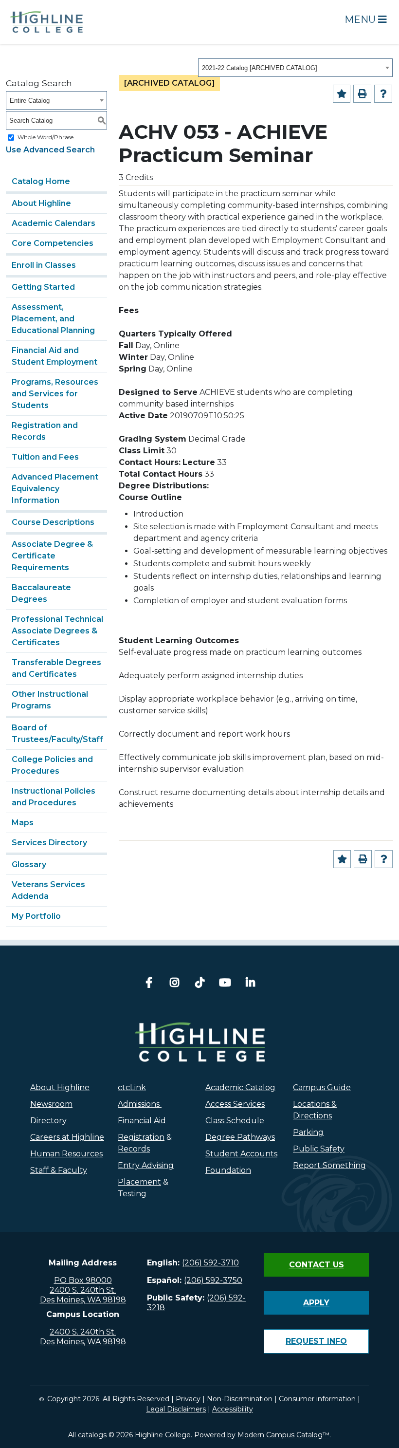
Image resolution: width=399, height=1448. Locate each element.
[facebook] (149, 983)
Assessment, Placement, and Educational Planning (53, 318)
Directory (48, 1120)
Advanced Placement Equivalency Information (55, 488)
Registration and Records (45, 431)
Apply (316, 1302)
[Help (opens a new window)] (383, 94)
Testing (132, 1193)
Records (134, 1148)
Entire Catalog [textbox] (30, 100)
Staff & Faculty (58, 1170)
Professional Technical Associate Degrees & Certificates (57, 630)
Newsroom (51, 1104)
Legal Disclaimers (176, 1409)
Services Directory (49, 842)
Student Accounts (241, 1153)
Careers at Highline (67, 1137)
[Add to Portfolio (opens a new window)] (342, 94)
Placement (139, 1182)
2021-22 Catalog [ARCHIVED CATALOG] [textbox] (259, 68)
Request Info (316, 1341)
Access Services (235, 1104)
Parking (308, 1132)
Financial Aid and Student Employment (54, 356)
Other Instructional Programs (50, 699)
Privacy (188, 1398)
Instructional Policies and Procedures (53, 796)
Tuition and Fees (45, 457)
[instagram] (174, 983)
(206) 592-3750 (213, 1280)
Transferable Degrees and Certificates (56, 668)
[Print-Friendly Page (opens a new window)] (362, 94)
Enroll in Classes (44, 265)
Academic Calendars (53, 223)
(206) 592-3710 (210, 1262)
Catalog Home (41, 181)
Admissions (140, 1104)
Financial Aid (142, 1120)
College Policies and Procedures (52, 765)
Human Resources (66, 1153)
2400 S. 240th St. (83, 1290)
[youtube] (225, 983)
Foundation (228, 1170)
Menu (361, 19)
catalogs (92, 1434)
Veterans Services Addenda (48, 890)
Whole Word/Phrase (45, 137)
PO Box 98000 (83, 1280)
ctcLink (132, 1087)
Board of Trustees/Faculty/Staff (57, 733)
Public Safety (319, 1148)
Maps (23, 822)
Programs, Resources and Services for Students (55, 393)
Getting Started (43, 287)
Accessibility (232, 1409)
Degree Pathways (240, 1137)
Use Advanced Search (50, 149)
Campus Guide (322, 1087)
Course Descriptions (53, 522)
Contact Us (316, 1264)
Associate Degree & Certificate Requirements (52, 555)
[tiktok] (199, 983)
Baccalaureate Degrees (41, 593)
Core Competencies (52, 243)
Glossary (29, 864)
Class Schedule (234, 1120)
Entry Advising (146, 1165)
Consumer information (317, 1398)
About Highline (41, 203)
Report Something (329, 1165)
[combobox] (295, 67)
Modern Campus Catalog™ (283, 1434)
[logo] (199, 1042)
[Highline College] (47, 21)
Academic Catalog (240, 1087)
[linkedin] (250, 983)
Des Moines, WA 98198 (83, 1299)
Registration (141, 1137)
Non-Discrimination (239, 1398)
